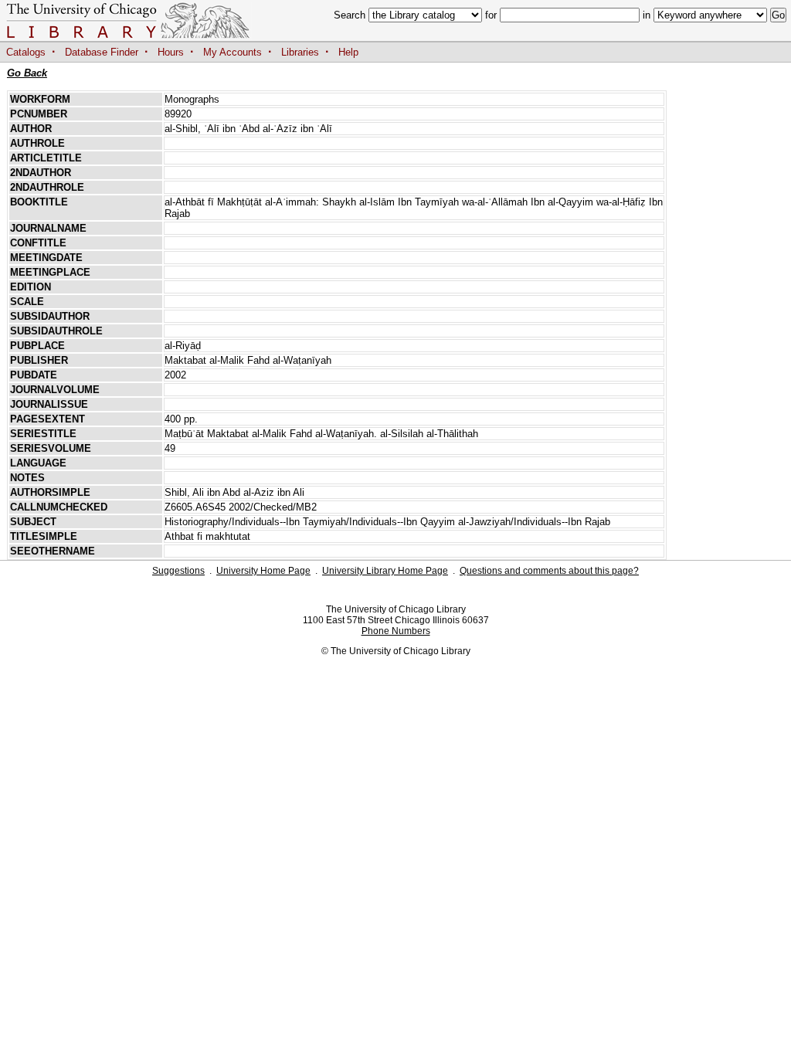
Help (348, 52)
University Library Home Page (385, 570)
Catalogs (26, 52)
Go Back (27, 73)
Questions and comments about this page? (549, 570)
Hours (171, 52)
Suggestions (178, 570)
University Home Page (263, 570)
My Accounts (232, 52)
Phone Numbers (396, 631)
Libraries (300, 52)
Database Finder (101, 52)
